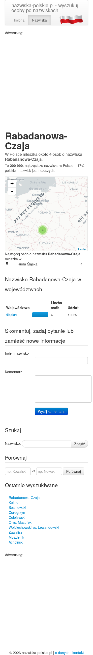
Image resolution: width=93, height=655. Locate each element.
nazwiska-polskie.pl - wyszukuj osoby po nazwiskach (44, 7)
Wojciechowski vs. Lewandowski (34, 527)
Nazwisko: (13, 443)
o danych (62, 652)
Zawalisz (15, 532)
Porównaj (73, 471)
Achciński (16, 542)
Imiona (19, 20)
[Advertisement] (46, 81)
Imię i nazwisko (17, 353)
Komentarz (13, 371)
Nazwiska (39, 20)
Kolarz (14, 502)
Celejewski (17, 517)
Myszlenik (16, 537)
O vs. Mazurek (20, 522)
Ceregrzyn (17, 512)
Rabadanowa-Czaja (24, 497)
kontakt (78, 652)
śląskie (11, 314)
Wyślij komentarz (51, 411)
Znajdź (79, 443)
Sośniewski (17, 507)
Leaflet (82, 249)
